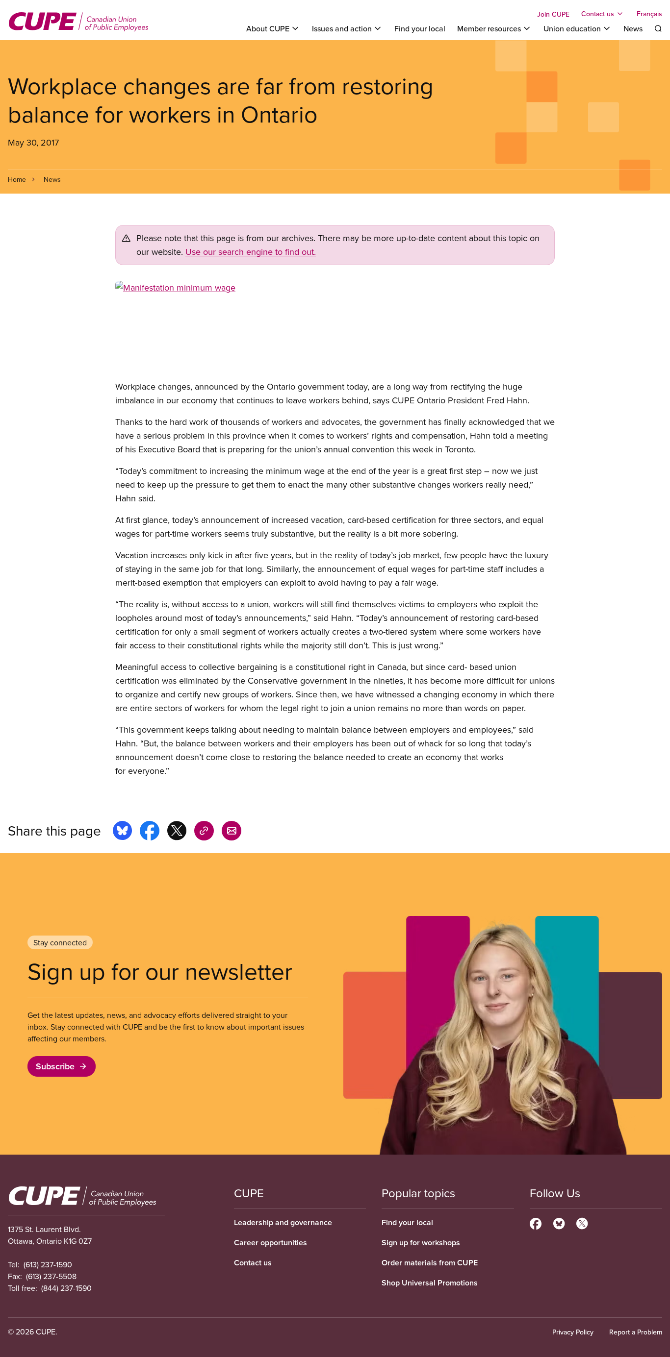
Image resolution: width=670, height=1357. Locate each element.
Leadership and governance (283, 1222)
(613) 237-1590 (48, 1264)
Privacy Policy (572, 1332)
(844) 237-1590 (66, 1288)
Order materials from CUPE (430, 1262)
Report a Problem (635, 1332)
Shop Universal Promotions (430, 1282)
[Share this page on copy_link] (204, 832)
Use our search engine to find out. (250, 252)
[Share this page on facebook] (149, 832)
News (633, 28)
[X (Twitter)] (582, 1222)
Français (649, 14)
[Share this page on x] (176, 832)
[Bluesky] (559, 1222)
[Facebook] (535, 1222)
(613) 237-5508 (51, 1276)
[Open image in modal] (335, 330)
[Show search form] (658, 28)
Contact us (253, 1262)
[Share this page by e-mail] (231, 832)
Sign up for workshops (421, 1242)
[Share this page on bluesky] (122, 832)
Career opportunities (270, 1242)
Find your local (419, 28)
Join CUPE (553, 14)
